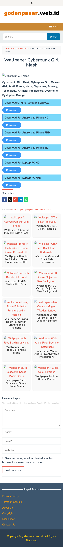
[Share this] (4, 199)
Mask (42, 209)
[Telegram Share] (20, 199)
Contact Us (8, 524)
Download (11, 110)
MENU (55, 26)
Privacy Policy (10, 496)
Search (53, 36)
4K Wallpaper (17, 209)
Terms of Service (12, 502)
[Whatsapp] (26, 199)
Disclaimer (8, 519)
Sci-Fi (48, 209)
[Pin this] (15, 199)
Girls (37, 209)
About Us (7, 507)
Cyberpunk (28, 209)
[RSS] (31, 3)
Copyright (7, 513)
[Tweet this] (10, 199)
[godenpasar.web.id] (31, 12)
